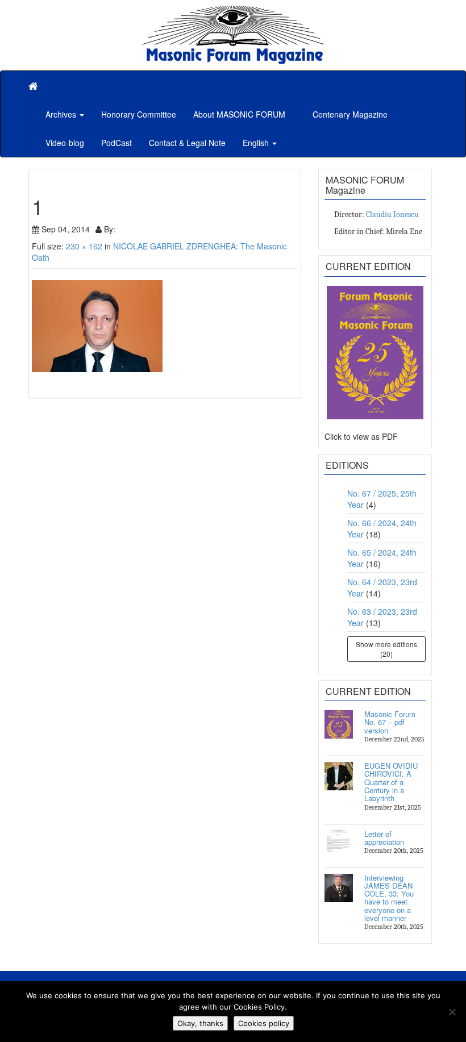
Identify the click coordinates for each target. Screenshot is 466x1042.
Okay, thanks (200, 1023)
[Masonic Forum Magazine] (233, 11)
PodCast (116, 142)
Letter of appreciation (384, 837)
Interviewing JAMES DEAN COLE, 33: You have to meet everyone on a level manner (389, 897)
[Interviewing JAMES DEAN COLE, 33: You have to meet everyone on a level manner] (338, 888)
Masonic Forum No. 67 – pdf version (389, 722)
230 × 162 (84, 246)
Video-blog (64, 142)
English (257, 142)
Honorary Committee (138, 114)
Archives (61, 114)
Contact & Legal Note (187, 142)
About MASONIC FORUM (239, 114)
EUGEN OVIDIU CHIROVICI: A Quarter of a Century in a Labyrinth (391, 781)
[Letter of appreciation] (338, 844)
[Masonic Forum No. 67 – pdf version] (338, 724)
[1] (165, 326)
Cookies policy (263, 1023)
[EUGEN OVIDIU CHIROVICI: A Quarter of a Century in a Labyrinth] (338, 776)
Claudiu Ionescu (392, 214)
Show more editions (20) (386, 648)
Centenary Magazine (349, 114)
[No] (451, 1012)
